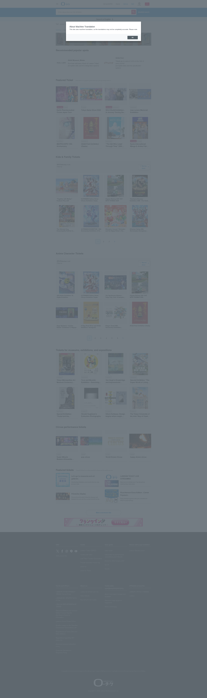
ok (133, 37)
